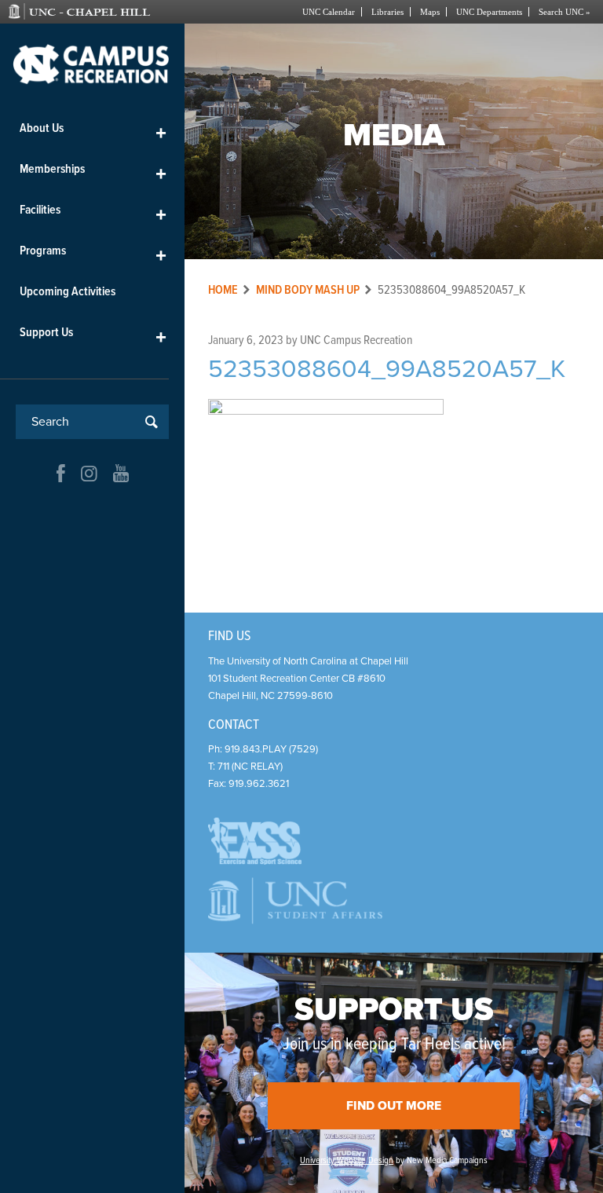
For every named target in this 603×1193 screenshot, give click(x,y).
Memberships (93, 172)
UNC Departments (489, 11)
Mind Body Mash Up (308, 290)
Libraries (387, 11)
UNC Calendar (328, 11)
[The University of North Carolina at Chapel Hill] (93, 12)
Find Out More (393, 1106)
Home (223, 290)
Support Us (93, 335)
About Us (93, 131)
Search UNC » (564, 11)
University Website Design (346, 1161)
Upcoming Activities (67, 292)
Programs (93, 254)
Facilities (93, 213)
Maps (430, 11)
